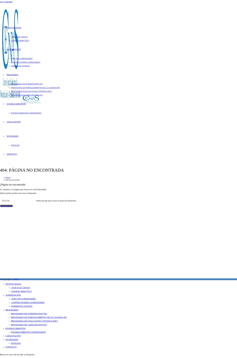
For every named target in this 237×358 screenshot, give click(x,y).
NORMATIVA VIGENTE (21, 306)
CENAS (16, 279)
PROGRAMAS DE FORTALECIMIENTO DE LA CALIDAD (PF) (39, 317)
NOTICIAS (16, 343)
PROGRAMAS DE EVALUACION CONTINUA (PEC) (34, 321)
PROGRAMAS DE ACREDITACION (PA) (29, 314)
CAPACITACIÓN (13, 336)
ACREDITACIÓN (13, 295)
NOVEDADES (11, 340)
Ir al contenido (6, 2)
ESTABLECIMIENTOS (15, 328)
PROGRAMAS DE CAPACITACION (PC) (29, 325)
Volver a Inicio (6, 206)
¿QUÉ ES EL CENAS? (20, 288)
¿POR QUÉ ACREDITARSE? (23, 299)
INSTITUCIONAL (13, 284)
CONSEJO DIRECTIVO (21, 291)
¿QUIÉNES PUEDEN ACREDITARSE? (28, 302)
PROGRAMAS (11, 310)
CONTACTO (11, 347)
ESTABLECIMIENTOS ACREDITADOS (28, 332)
